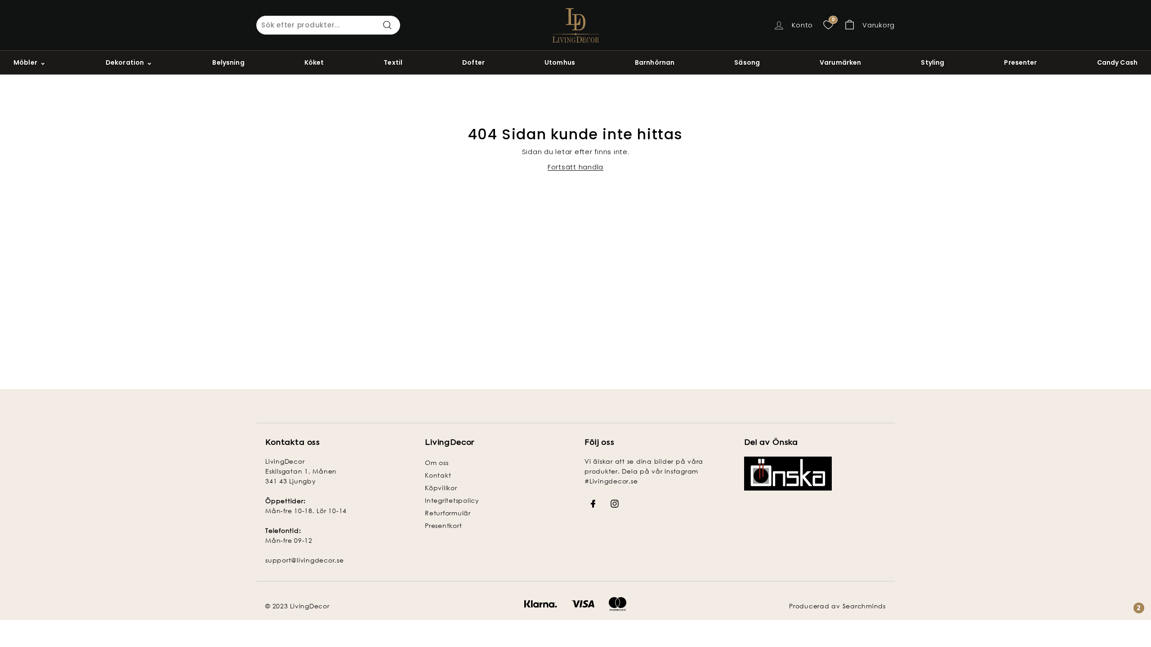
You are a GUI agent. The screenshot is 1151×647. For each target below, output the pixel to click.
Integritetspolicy (452, 500)
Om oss (437, 462)
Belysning (228, 62)
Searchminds (864, 606)
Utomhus (559, 62)
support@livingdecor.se (304, 560)
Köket (314, 62)
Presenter (1020, 62)
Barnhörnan (654, 62)
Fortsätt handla (575, 167)
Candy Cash (1117, 62)
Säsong (747, 62)
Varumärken (840, 62)
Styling (932, 62)
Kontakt (438, 475)
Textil (393, 62)
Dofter (473, 62)
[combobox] (328, 25)
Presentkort (443, 525)
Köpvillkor (441, 487)
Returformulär (448, 513)
